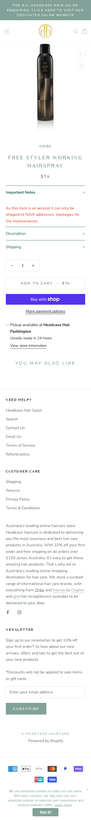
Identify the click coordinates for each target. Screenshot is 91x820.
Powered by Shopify (45, 741)
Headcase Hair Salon (24, 410)
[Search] (76, 31)
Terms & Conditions (23, 508)
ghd (16, 596)
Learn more (63, 805)
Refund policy (18, 454)
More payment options (45, 311)
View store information (28, 345)
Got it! (45, 812)
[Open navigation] (6, 31)
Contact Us (15, 428)
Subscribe (26, 709)
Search (12, 419)
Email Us (13, 436)
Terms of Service (20, 445)
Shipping (13, 481)
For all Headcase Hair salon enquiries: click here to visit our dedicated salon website (45, 10)
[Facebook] (8, 612)
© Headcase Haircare (45, 733)
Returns (13, 490)
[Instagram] (19, 612)
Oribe (45, 146)
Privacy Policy (18, 499)
